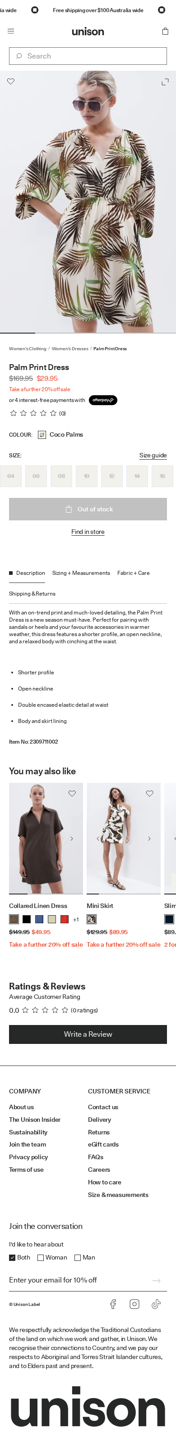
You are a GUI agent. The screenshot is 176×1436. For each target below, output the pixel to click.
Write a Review (88, 1034)
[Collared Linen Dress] (46, 838)
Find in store (87, 531)
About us (21, 1107)
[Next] (71, 838)
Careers (99, 1169)
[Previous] (20, 838)
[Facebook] (112, 1304)
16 (162, 475)
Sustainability (28, 1132)
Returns (99, 1132)
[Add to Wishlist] (11, 81)
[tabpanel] (88, 674)
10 (86, 475)
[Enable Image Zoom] (165, 82)
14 (137, 475)
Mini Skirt (100, 905)
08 (61, 475)
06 (35, 475)
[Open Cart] (165, 31)
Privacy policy (28, 1157)
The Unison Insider (34, 1119)
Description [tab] (30, 572)
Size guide (153, 455)
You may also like (42, 771)
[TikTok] (156, 1304)
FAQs (95, 1157)
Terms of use (26, 1169)
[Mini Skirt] (124, 838)
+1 (76, 919)
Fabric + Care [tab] (133, 572)
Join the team (27, 1144)
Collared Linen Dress (38, 905)
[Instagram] (134, 1304)
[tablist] (88, 586)
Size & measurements (118, 1194)
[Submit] (156, 1280)
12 (112, 475)
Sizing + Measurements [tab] (81, 572)
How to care (104, 1182)
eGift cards (103, 1144)
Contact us (103, 1107)
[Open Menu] (11, 31)
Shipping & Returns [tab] (32, 593)
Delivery (99, 1119)
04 (10, 475)
